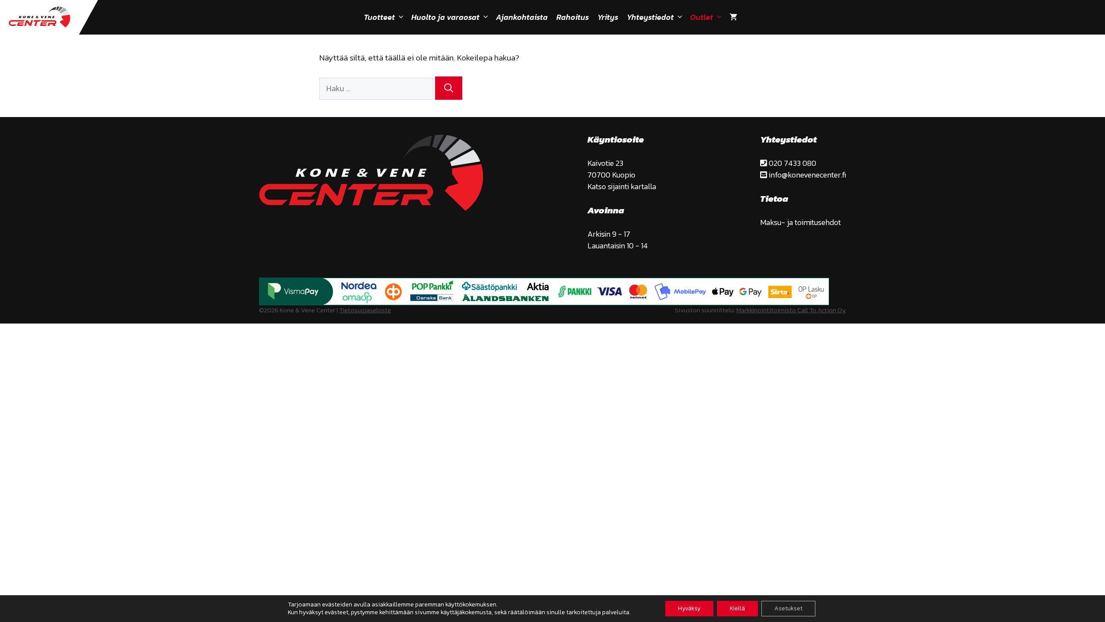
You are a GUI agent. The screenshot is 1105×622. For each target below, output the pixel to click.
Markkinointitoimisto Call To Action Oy (791, 310)
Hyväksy (689, 608)
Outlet (701, 17)
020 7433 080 (791, 163)
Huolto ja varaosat (445, 17)
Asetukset (788, 608)
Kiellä (737, 608)
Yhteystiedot (650, 17)
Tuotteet (379, 17)
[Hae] (448, 88)
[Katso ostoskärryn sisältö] (733, 17)
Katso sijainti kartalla (621, 186)
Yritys (607, 17)
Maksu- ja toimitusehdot (800, 222)
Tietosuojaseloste (365, 310)
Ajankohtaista (522, 17)
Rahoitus (572, 17)
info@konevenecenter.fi (806, 175)
